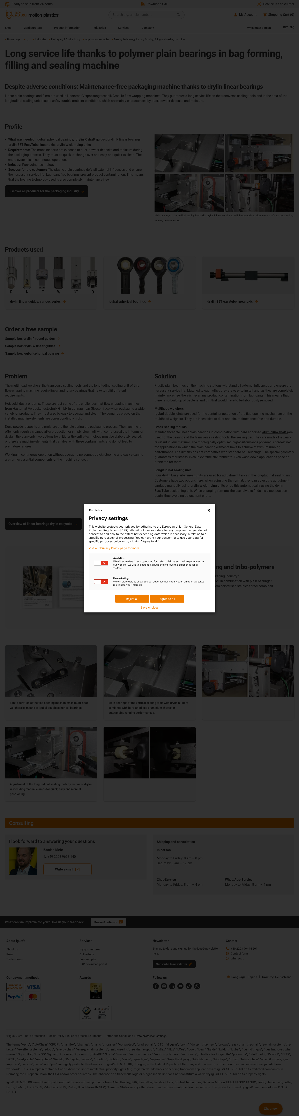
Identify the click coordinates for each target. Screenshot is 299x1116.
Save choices (149, 607)
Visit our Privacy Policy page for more (114, 548)
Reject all (132, 599)
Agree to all (167, 599)
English (94, 510)
